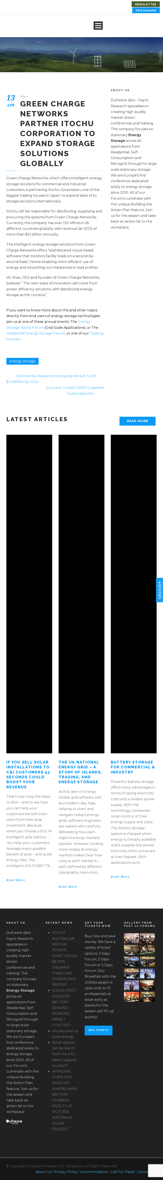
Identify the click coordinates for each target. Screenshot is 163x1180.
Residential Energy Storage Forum (35, 333)
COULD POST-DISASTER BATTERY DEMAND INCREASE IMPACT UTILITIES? (64, 1007)
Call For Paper (123, 1172)
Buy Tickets (99, 1030)
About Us (43, 1172)
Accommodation (94, 1172)
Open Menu (98, 25)
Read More (137, 421)
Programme (146, 10)
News (24, 96)
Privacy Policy (65, 1172)
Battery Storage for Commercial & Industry (133, 767)
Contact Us (147, 1172)
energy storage (22, 361)
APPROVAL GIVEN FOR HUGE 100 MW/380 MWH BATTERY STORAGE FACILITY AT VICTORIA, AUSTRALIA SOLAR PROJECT (64, 1100)
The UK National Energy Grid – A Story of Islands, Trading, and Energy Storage (80, 772)
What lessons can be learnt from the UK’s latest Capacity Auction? (64, 1054)
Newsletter (145, 4)
